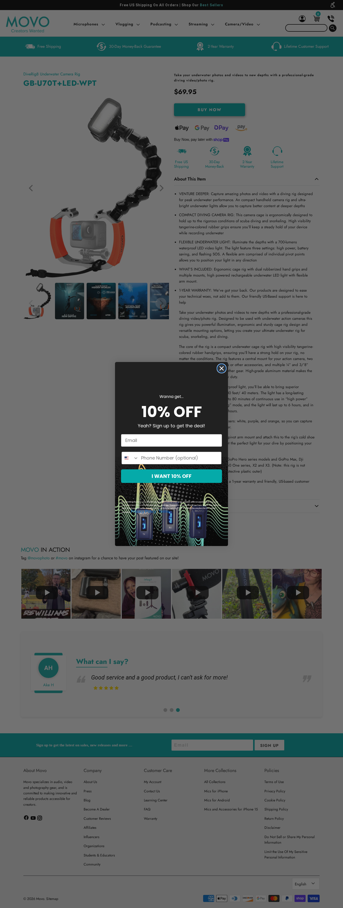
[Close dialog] (221, 368)
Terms (163, 511)
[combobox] (130, 458)
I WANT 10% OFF (172, 476)
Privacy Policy (143, 511)
